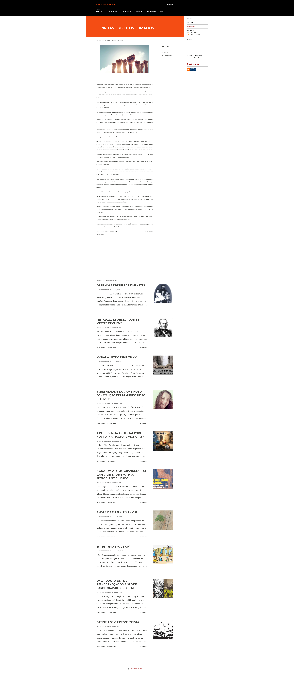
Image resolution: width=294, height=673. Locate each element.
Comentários (195, 35)
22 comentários (111, 571)
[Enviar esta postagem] (116, 232)
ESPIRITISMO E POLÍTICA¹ (113, 546)
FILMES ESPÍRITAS (151, 11)
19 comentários (111, 537)
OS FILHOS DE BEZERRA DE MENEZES (120, 285)
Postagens (193, 32)
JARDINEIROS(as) (113, 11)
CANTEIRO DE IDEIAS (105, 4)
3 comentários (111, 347)
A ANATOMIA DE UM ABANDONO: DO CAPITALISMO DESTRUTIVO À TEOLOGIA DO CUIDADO (121, 474)
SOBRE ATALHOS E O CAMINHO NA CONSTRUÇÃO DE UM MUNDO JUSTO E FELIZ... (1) (120, 395)
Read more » (143, 310)
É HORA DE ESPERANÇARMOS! (116, 512)
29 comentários (111, 310)
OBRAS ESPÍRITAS (126, 11)
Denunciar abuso (191, 26)
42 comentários (111, 423)
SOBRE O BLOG (100, 11)
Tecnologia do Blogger (135, 668)
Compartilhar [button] (166, 46)
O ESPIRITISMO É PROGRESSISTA (117, 622)
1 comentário (111, 382)
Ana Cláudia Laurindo (167, 55)
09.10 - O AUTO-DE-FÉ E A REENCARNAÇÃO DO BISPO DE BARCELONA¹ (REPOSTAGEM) (116, 584)
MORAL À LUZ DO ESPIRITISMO (116, 357)
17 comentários (111, 612)
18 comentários (111, 646)
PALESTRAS (139, 11)
